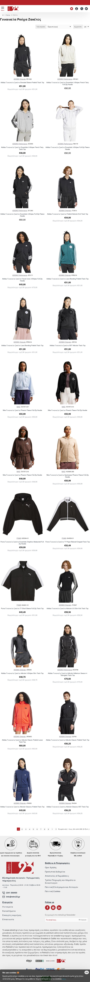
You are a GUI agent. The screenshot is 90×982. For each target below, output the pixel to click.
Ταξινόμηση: (41, 27)
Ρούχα (8, 15)
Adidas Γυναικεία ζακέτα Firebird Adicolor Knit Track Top (67, 214)
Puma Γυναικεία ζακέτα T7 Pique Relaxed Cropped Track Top (67, 542)
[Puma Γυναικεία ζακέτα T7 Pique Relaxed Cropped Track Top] (67, 514)
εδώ (64, 978)
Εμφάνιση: (78, 27)
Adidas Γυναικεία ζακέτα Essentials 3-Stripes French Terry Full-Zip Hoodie (67, 84)
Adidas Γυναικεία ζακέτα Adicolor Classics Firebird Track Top (22, 807)
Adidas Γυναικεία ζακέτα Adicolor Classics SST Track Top (68, 807)
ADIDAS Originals (20, 79)
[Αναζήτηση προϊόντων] (81, 8)
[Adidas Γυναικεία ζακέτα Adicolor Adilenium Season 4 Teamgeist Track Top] (67, 646)
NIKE (18, 407)
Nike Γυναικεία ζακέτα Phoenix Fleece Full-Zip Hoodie (22, 410)
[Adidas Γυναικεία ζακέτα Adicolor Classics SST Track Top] (67, 779)
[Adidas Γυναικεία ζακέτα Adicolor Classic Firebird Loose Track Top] (22, 712)
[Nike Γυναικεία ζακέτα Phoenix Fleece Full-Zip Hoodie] (22, 383)
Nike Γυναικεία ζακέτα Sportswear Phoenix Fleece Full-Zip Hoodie (68, 476)
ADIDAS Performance (64, 79)
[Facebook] (47, 907)
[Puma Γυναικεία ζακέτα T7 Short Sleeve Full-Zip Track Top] (22, 581)
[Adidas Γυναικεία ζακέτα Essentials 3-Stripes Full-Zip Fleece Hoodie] (67, 120)
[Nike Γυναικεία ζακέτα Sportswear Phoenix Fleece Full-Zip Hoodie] (67, 447)
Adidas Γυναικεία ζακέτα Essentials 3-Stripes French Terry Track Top (22, 148)
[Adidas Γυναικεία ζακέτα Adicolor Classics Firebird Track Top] (22, 779)
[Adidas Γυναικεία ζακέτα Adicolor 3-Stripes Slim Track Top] (22, 646)
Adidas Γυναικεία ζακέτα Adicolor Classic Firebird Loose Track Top (22, 741)
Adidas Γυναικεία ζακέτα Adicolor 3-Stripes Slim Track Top (22, 673)
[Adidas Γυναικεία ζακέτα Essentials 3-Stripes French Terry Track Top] (22, 120)
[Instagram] (53, 907)
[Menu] (2, 8)
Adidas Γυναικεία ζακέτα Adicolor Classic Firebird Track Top (67, 740)
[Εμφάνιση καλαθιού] (87, 8)
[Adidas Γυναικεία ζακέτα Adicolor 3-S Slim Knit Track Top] (67, 581)
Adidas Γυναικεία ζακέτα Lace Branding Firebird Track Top (67, 279)
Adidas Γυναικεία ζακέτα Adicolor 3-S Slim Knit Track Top (67, 609)
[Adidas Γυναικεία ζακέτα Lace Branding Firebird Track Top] (67, 251)
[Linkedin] (59, 907)
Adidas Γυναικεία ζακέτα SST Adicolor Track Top (67, 346)
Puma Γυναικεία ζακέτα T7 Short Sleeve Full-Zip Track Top (22, 609)
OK (86, 972)
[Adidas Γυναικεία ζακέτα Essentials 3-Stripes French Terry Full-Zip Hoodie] (67, 55)
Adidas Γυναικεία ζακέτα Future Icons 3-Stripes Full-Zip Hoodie (22, 280)
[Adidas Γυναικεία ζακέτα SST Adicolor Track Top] (67, 318)
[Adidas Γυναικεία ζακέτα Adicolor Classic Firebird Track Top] (67, 712)
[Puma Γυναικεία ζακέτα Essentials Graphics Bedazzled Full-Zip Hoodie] (22, 514)
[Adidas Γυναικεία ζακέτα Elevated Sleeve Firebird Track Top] (22, 55)
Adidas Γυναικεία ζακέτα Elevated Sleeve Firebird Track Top (22, 83)
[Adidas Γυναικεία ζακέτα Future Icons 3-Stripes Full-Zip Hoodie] (22, 251)
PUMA (19, 538)
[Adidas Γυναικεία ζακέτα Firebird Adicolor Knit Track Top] (67, 186)
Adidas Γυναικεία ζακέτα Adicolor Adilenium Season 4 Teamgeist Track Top (67, 674)
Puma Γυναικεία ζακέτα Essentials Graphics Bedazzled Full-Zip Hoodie (22, 543)
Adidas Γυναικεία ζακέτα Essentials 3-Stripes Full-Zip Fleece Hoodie (67, 148)
